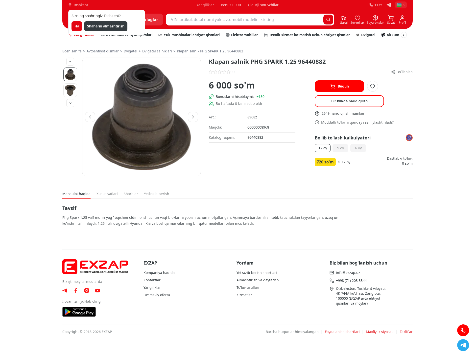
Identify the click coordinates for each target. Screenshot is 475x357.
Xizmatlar (244, 294)
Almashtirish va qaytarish (258, 280)
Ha (76, 26)
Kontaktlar (152, 280)
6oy (358, 148)
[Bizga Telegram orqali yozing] (463, 345)
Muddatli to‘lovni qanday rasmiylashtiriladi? (357, 122)
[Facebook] (75, 290)
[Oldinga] (404, 35)
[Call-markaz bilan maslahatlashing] (463, 330)
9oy (340, 148)
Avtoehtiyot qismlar (103, 51)
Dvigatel (130, 51)
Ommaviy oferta (156, 294)
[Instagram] (86, 290)
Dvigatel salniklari (157, 51)
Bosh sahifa (72, 51)
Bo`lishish (405, 71)
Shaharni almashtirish (105, 26)
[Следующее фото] (70, 103)
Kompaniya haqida (159, 272)
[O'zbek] (401, 4)
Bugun (343, 86)
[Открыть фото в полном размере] (141, 117)
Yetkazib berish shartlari (257, 272)
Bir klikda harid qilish (349, 101)
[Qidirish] (328, 19)
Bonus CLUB (231, 4)
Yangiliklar (205, 4)
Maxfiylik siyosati (380, 331)
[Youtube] (97, 290)
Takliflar (406, 331)
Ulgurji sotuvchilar (263, 4)
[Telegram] (388, 5)
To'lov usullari (248, 287)
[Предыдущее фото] (70, 62)
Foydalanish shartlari (342, 331)
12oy (322, 148)
